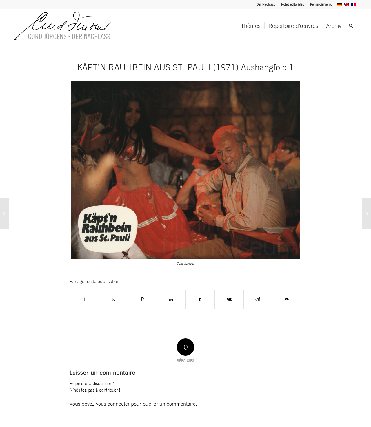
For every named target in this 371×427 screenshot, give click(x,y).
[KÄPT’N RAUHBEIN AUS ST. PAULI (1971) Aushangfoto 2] (366, 213)
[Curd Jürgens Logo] (62, 26)
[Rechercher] (351, 26)
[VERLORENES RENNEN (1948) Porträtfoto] (4, 213)
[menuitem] (266, 4)
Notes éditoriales (292, 4)
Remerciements (321, 4)
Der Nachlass (266, 4)
